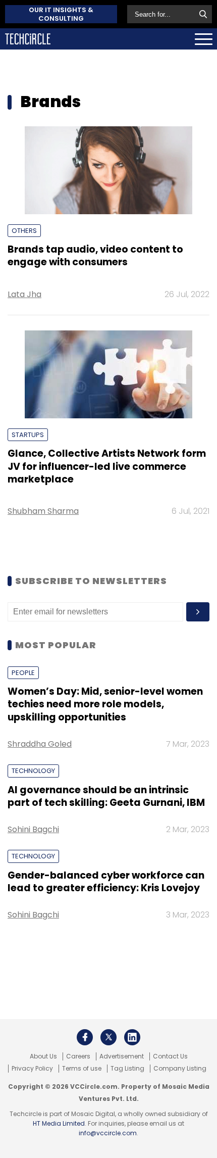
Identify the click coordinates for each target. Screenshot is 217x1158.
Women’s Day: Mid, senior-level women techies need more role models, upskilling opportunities (105, 704)
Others (24, 230)
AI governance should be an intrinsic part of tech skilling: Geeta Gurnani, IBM (106, 796)
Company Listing (179, 1069)
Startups (28, 435)
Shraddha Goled (40, 744)
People (23, 673)
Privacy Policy (32, 1069)
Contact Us (170, 1056)
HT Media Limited (59, 1123)
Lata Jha (24, 294)
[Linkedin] (132, 1037)
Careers (78, 1056)
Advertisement (121, 1056)
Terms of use (81, 1069)
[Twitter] (108, 1037)
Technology (33, 771)
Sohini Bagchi (33, 829)
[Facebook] (85, 1037)
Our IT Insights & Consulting (61, 14)
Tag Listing (127, 1069)
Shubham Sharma (43, 511)
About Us (43, 1056)
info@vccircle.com (108, 1133)
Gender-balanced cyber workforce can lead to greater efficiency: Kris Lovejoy (106, 881)
